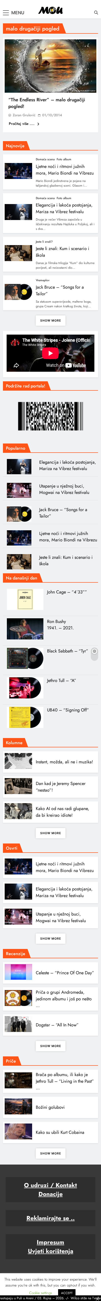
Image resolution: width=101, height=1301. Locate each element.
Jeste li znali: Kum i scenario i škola (66, 560)
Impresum (50, 1242)
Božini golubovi (50, 1107)
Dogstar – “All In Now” (57, 1025)
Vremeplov (43, 280)
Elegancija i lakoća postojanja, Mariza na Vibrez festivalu (64, 208)
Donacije (50, 1194)
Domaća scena (45, 159)
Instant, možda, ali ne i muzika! (64, 762)
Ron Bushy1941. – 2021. (60, 624)
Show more (50, 320)
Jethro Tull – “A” (61, 680)
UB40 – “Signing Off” (68, 710)
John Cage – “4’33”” (67, 592)
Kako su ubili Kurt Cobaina (60, 1132)
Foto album (64, 159)
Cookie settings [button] (40, 1293)
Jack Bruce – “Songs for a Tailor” (63, 512)
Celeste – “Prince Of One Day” (65, 973)
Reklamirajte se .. (50, 1218)
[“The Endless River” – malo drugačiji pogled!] (50, 66)
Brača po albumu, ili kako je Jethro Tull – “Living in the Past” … (65, 1081)
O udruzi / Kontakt (50, 1185)
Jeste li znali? (44, 241)
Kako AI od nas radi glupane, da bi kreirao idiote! (62, 811)
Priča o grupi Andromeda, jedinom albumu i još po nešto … (64, 999)
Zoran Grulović (24, 115)
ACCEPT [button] (67, 1293)
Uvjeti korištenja (50, 1251)
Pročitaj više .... (22, 123)
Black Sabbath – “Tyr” (67, 651)
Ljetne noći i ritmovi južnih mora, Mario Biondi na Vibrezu (68, 536)
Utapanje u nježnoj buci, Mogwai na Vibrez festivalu (64, 489)
